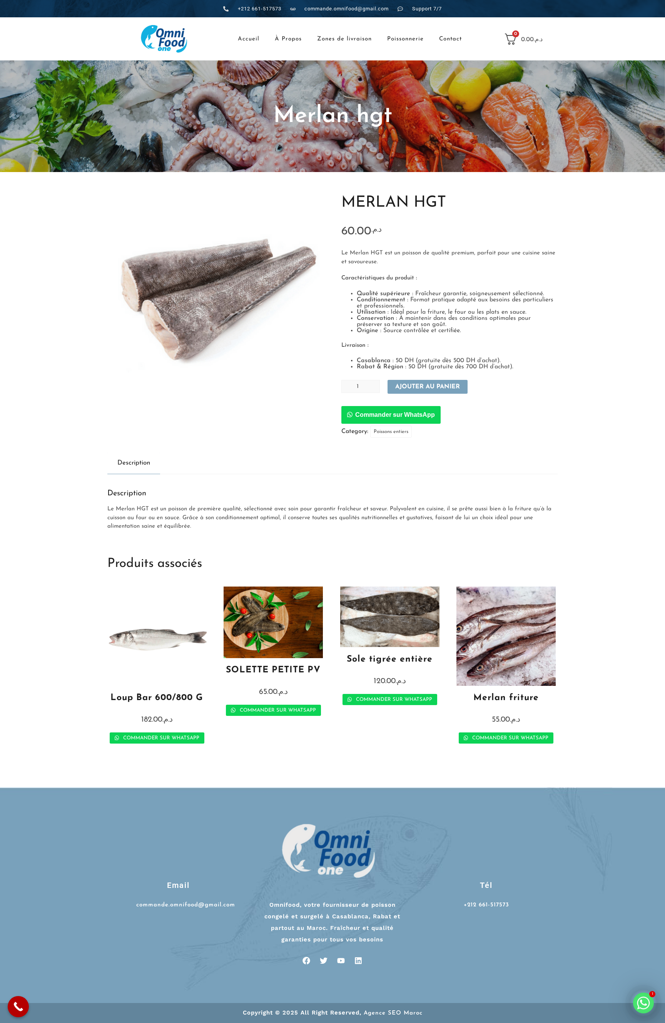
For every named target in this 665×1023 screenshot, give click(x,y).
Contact (450, 39)
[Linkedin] (358, 960)
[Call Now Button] (18, 1006)
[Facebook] (306, 960)
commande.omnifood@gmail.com (185, 905)
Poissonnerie (405, 39)
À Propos (288, 39)
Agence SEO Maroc (393, 1013)
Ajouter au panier (427, 387)
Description (133, 463)
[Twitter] (323, 960)
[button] (391, 415)
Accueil (248, 39)
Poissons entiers (391, 431)
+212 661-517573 (486, 905)
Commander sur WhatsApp (395, 414)
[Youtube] (341, 960)
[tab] (133, 463)
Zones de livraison (344, 39)
